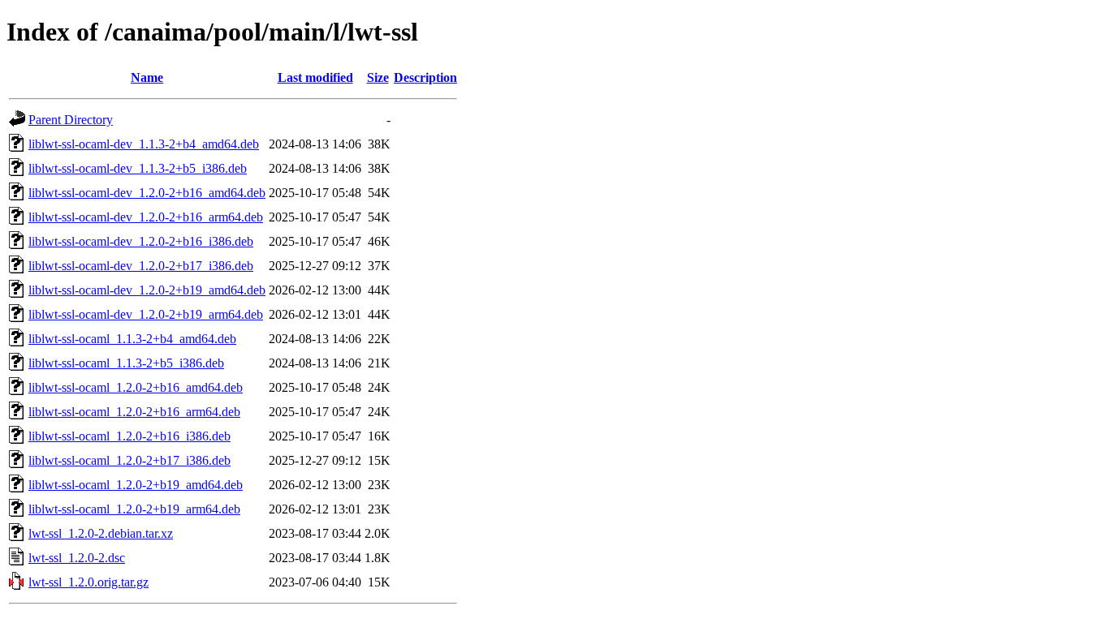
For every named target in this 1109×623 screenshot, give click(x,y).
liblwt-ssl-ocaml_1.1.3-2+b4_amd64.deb (132, 339)
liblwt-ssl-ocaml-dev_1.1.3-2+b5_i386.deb (137, 168)
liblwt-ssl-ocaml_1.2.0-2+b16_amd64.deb (135, 387)
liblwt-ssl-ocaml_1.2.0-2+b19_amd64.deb (135, 485)
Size (378, 77)
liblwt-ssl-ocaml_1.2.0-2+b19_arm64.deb (134, 509)
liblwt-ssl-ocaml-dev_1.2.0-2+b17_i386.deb (140, 266)
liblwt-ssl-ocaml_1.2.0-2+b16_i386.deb (129, 436)
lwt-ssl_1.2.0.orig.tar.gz (88, 582)
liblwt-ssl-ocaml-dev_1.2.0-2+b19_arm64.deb (145, 314)
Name (147, 77)
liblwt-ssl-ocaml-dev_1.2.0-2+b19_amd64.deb (146, 290)
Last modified (315, 77)
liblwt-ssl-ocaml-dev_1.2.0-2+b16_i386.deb (140, 241)
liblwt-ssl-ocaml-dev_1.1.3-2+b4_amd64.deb (143, 144)
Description (425, 77)
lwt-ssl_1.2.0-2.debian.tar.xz (100, 533)
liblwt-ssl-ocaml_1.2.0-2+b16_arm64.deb (134, 412)
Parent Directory (70, 120)
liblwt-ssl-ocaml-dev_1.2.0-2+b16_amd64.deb (146, 193)
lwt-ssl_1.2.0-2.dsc (76, 558)
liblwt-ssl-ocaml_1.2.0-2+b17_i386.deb (129, 460)
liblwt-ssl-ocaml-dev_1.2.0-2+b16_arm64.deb (145, 217)
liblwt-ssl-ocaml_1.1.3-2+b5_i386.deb (126, 363)
